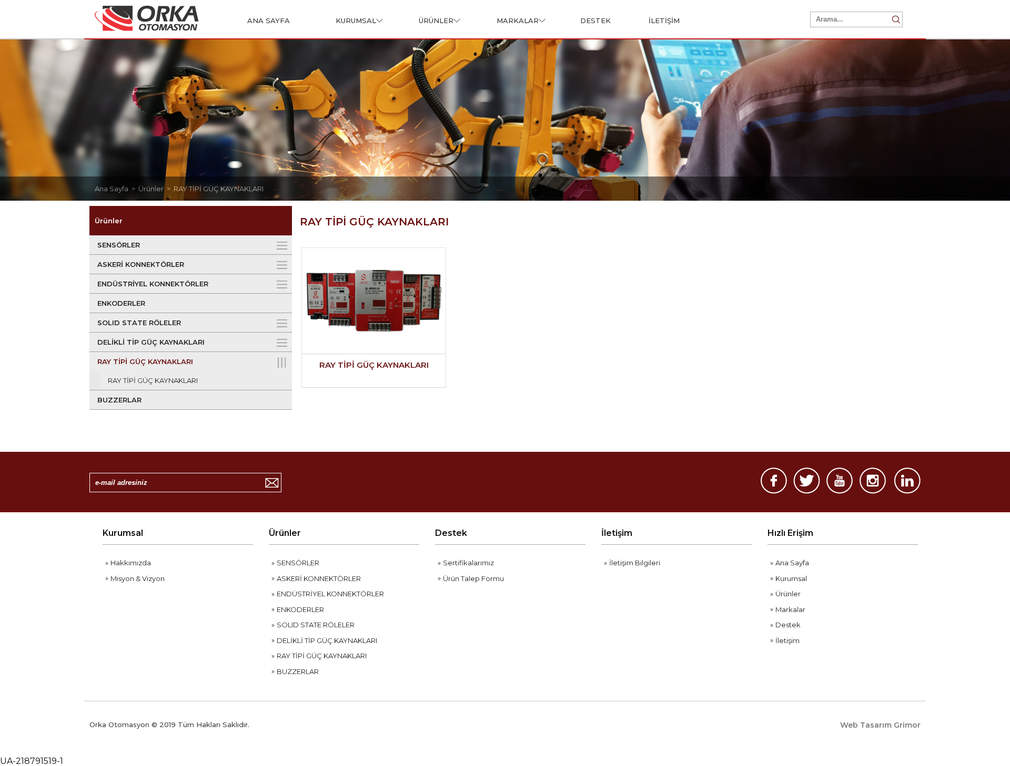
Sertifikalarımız (468, 562)
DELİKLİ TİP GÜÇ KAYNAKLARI (151, 342)
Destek (451, 533)
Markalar (790, 609)
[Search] (896, 19)
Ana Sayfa (792, 562)
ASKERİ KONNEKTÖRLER (140, 264)
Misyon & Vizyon (137, 578)
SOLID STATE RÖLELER (139, 322)
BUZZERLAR (119, 400)
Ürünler (285, 533)
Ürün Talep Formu (473, 578)
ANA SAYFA (268, 20)
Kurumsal (123, 533)
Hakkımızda (130, 562)
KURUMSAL (356, 20)
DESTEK (595, 20)
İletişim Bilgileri (634, 562)
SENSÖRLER (118, 245)
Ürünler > (156, 188)
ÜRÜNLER (436, 20)
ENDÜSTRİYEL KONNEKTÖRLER (152, 284)
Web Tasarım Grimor (880, 725)
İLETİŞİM (664, 20)
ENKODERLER (121, 303)
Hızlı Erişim (790, 533)
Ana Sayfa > (116, 188)
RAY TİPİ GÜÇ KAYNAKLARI (219, 188)
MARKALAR (518, 20)
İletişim (616, 533)
